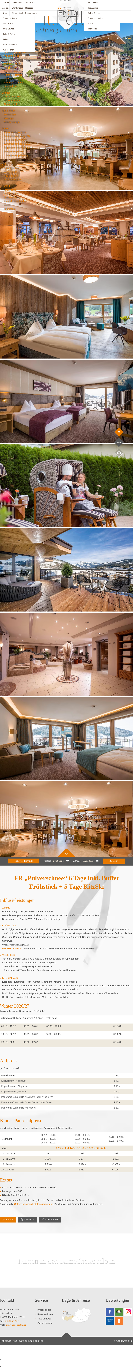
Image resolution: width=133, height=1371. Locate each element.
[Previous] (3, 442)
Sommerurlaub (11, 168)
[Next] (129, 442)
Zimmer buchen (12, 104)
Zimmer (6, 93)
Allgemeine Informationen (17, 147)
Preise (5, 128)
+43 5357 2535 (12, 1321)
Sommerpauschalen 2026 (17, 136)
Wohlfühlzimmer (12, 100)
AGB (15, 1341)
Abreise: (77, 861)
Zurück (10, 1220)
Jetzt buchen (51, 1220)
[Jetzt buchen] (119, 432)
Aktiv (4, 164)
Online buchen (44, 1323)
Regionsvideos (45, 1314)
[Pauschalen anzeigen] (119, 442)
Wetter (90, 23)
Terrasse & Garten (10, 44)
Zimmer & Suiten (9, 18)
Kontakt (6, 186)
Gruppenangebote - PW (18, 155)
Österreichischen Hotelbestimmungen (33, 1204)
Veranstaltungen (12, 179)
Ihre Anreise (93, 2)
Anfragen (29, 1220)
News (7, 59)
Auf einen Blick (11, 56)
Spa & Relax (7, 23)
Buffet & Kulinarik (9, 34)
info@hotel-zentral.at (16, 1324)
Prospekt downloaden (97, 18)
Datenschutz (25, 1341)
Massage (29, 8)
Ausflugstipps (11, 175)
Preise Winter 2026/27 (15, 140)
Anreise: (47, 861)
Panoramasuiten (12, 96)
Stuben (5, 39)
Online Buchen (94, 13)
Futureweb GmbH (124, 1341)
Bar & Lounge (8, 29)
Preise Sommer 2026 (15, 132)
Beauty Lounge (31, 13)
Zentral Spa (30, 2)
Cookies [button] (39, 1341)
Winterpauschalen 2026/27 (18, 144)
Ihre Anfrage (93, 8)
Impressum (92, 29)
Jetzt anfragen (24, 861)
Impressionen (8, 50)
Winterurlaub (10, 172)
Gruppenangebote (13, 151)
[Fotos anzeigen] (119, 452)
